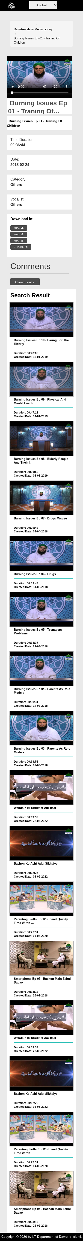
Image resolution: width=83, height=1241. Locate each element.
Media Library (44, 29)
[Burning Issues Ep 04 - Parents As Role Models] (41, 668)
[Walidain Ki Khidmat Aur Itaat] (41, 787)
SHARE (19, 247)
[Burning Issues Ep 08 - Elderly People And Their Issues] (41, 438)
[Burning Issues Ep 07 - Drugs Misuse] (41, 497)
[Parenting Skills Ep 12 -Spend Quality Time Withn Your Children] (41, 898)
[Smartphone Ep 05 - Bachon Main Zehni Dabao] (41, 958)
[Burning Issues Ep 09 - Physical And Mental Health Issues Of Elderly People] (41, 379)
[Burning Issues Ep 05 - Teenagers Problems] (41, 609)
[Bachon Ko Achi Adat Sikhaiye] (41, 843)
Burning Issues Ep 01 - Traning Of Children (36, 41)
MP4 (17, 228)
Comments (25, 282)
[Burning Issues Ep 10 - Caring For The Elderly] (41, 319)
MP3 (17, 234)
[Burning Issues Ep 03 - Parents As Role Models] (41, 728)
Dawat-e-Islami (24, 29)
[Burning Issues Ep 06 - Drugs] (41, 553)
